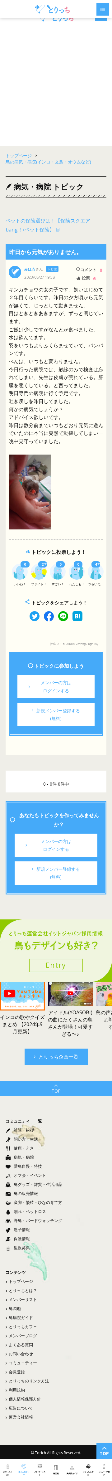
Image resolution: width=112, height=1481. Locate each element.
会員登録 (17, 1372)
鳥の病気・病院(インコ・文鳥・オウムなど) (48, 162)
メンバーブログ (23, 1335)
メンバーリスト (23, 1299)
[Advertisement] (56, 84)
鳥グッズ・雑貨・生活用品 (38, 1184)
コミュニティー (23, 1363)
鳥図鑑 (15, 1308)
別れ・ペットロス (30, 1211)
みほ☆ (29, 269)
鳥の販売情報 (26, 1193)
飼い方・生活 (26, 1139)
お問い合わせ (21, 1354)
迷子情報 (22, 1229)
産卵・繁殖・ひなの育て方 (38, 1202)
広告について (21, 1408)
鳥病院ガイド (21, 1317)
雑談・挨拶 (24, 1130)
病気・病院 (24, 1157)
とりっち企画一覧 (58, 1056)
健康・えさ (24, 1148)
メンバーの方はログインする (56, 686)
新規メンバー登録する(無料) (58, 714)
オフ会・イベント (30, 1175)
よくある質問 (21, 1344)
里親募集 (22, 1247)
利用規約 (17, 1390)
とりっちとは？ (23, 1290)
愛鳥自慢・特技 (28, 1166)
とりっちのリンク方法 (29, 1381)
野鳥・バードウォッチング (38, 1220)
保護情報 (22, 1238)
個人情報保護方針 (25, 1399)
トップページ (21, 1281)
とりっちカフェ (23, 1326)
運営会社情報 (21, 1417)
